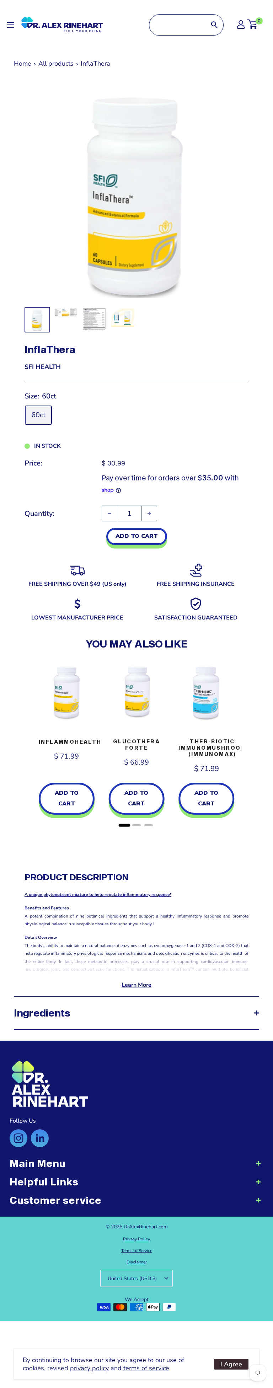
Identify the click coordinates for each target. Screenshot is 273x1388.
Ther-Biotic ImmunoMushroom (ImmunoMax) (212, 747)
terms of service (146, 1368)
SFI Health (43, 367)
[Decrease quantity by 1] (109, 513)
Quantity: (39, 513)
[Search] (214, 25)
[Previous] (32, 743)
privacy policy (89, 1368)
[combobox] (177, 25)
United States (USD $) (132, 1278)
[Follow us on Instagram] (18, 1138)
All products (56, 63)
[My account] (241, 26)
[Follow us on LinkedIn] (40, 1138)
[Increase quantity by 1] (149, 513)
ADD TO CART (137, 536)
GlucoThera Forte (136, 744)
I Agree (231, 1364)
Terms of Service (136, 1251)
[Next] (241, 743)
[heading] (136, 1167)
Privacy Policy (136, 1239)
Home (22, 63)
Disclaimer (137, 1262)
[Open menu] (10, 25)
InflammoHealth (70, 742)
